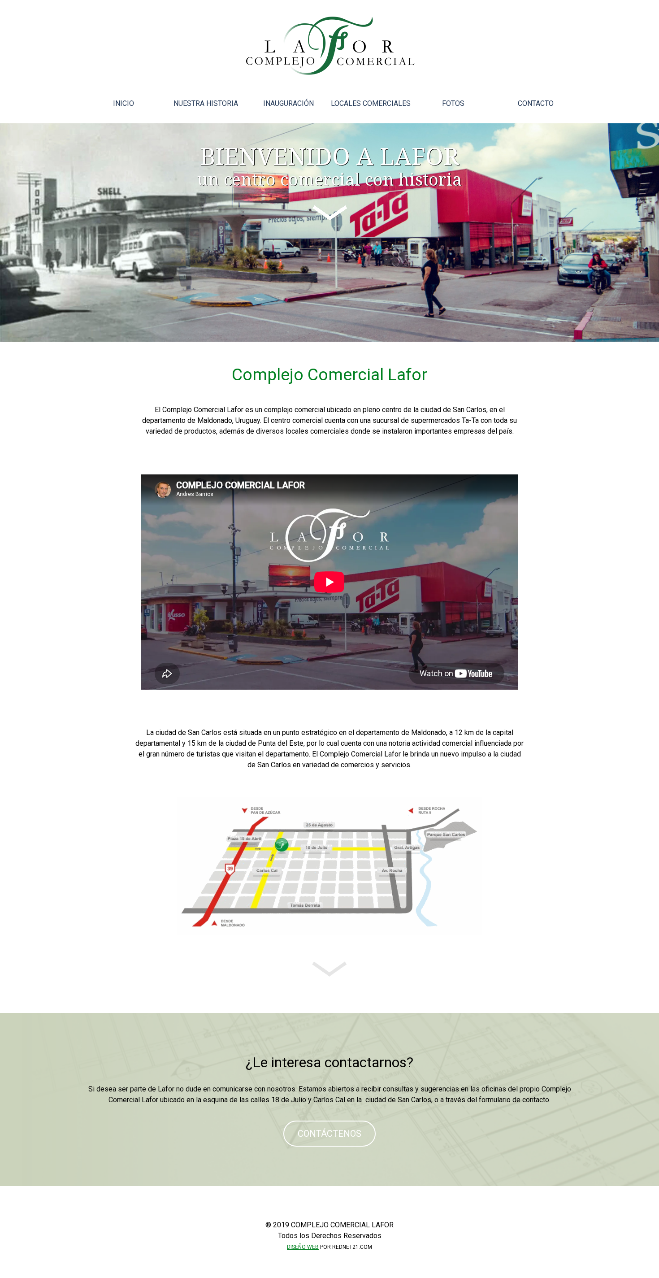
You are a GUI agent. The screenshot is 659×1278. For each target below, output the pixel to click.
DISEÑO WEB (303, 1247)
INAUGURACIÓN (288, 103)
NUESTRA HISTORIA (205, 103)
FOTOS (453, 103)
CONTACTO (536, 103)
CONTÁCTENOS (329, 1133)
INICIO (123, 103)
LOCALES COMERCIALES (371, 103)
